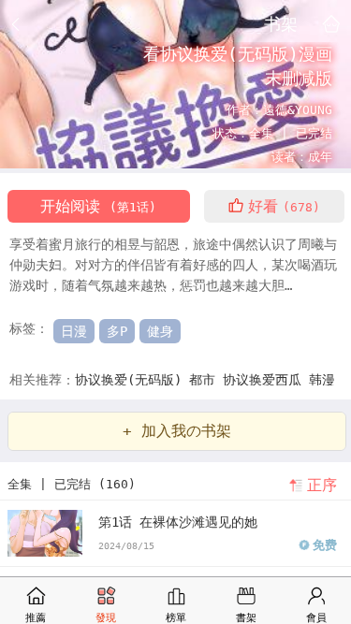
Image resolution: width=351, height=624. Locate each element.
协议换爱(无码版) (132, 379)
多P (117, 331)
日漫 (74, 331)
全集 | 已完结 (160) (71, 484)
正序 (322, 485)
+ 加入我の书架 (177, 431)
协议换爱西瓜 (266, 379)
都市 (206, 379)
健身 (160, 331)
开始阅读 (98, 206)
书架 (281, 23)
